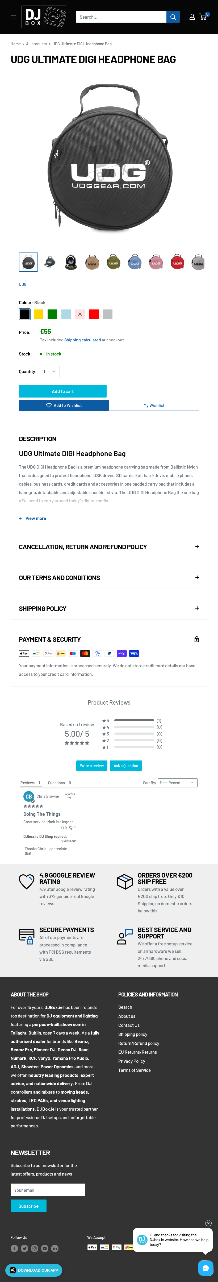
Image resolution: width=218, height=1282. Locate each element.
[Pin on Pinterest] (175, 283)
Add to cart (63, 391)
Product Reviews (109, 702)
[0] (203, 17)
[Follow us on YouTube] (44, 1248)
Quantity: (28, 371)
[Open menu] (13, 17)
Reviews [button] (27, 782)
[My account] (192, 17)
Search (125, 1007)
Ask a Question (126, 765)
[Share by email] (195, 283)
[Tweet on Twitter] (185, 283)
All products (36, 43)
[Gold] (38, 314)
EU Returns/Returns (137, 1051)
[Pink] (80, 314)
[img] (33, 806)
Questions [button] (56, 782)
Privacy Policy (131, 1061)
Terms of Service (134, 1070)
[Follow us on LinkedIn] (54, 1248)
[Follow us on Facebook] (14, 1248)
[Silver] (107, 314)
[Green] (52, 314)
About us (126, 1016)
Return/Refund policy (138, 1043)
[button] (132, 720)
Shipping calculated (82, 339)
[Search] (173, 17)
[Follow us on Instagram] (34, 1248)
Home (16, 43)
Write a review (92, 765)
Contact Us (129, 1025)
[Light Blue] (66, 314)
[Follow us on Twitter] (24, 1248)
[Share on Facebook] (165, 283)
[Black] (25, 314)
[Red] (94, 314)
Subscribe (29, 1206)
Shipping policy (132, 1034)
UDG (22, 284)
